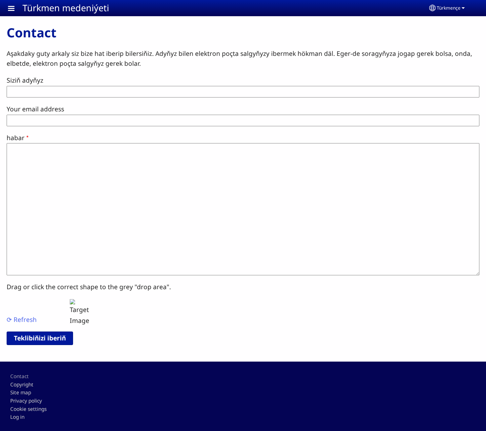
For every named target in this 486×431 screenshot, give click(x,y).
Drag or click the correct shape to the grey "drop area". (89, 286)
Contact (19, 376)
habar (15, 137)
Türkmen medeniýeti (65, 8)
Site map (20, 392)
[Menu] (15, 9)
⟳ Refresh (22, 319)
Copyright (21, 384)
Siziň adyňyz (25, 80)
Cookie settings (28, 409)
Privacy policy (26, 400)
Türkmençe (449, 8)
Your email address (35, 108)
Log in (17, 416)
